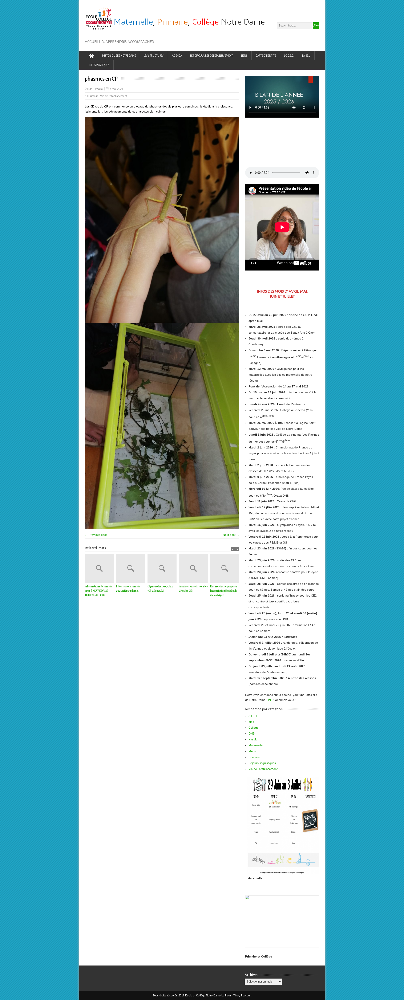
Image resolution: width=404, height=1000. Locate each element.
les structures (154, 55)
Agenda (177, 55)
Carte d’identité (266, 55)
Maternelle (256, 745)
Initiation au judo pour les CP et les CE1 (193, 588)
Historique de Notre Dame (119, 55)
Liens (244, 55)
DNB (252, 733)
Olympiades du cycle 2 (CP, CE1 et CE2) (160, 588)
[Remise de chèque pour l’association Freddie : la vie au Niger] (226, 569)
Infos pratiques (99, 65)
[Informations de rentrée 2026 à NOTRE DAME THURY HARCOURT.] (100, 569)
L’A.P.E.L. (306, 55)
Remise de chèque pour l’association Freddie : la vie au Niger (223, 591)
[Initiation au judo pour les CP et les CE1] (194, 569)
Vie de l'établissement (113, 96)
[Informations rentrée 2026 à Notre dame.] (132, 569)
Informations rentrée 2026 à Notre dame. (128, 588)
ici (269, 700)
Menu (252, 751)
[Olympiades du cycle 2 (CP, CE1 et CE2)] (163, 569)
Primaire (93, 96)
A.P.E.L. (254, 716)
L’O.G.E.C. (289, 55)
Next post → (231, 534)
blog (251, 721)
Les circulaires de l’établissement (211, 55)
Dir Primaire (95, 89)
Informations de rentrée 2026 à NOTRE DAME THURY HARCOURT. (98, 591)
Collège (254, 727)
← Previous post (96, 534)
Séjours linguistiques (262, 763)
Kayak (253, 739)
